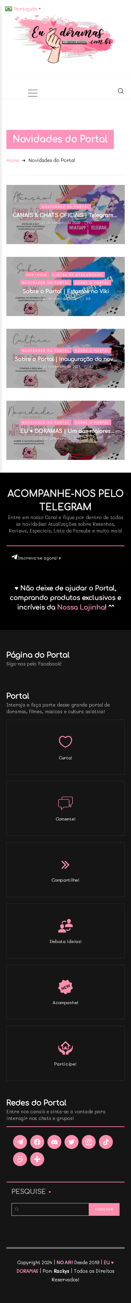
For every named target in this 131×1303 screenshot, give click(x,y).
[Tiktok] (105, 1142)
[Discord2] (54, 1142)
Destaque (37, 274)
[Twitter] (71, 1142)
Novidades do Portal (65, 206)
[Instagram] (88, 1142)
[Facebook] (37, 1142)
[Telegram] (20, 1142)
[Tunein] (37, 1159)
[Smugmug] (20, 1159)
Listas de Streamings (78, 274)
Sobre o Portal (92, 282)
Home (12, 160)
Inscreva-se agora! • (39, 557)
